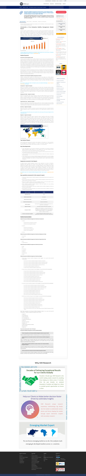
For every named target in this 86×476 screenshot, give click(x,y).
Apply (44, 460)
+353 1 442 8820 (63, 459)
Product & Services (46, 3)
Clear (64, 21)
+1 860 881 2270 (62, 458)
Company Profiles (21, 462)
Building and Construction (35, 458)
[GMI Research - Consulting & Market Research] (24, 4)
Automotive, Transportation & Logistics (61, 83)
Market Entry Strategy (58, 3)
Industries (64, 3)
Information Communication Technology (61, 100)
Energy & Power (59, 94)
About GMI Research (48, 0)
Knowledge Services (21, 458)
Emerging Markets (21, 461)
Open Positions (45, 459)
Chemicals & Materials (60, 89)
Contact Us (60, 0)
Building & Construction (60, 88)
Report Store (52, 3)
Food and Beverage (59, 96)
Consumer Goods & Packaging (61, 91)
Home (20, 7)
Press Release (54, 0)
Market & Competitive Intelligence (23, 457)
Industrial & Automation (34, 466)
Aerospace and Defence (60, 80)
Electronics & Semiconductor (35, 462)
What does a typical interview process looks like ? (48, 457)
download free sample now (61, 12)
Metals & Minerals (59, 103)
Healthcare (58, 97)
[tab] (36, 333)
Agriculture (58, 84)
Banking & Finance (59, 86)
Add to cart (61, 33)
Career (57, 0)
